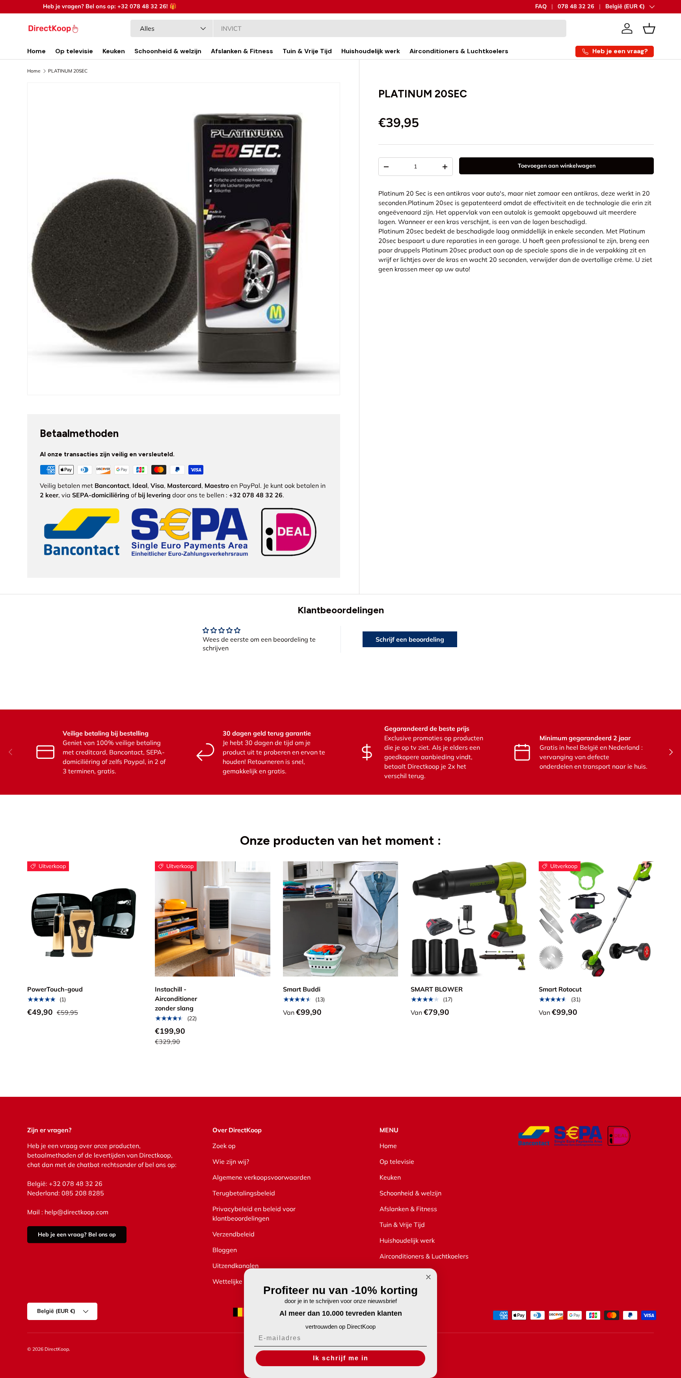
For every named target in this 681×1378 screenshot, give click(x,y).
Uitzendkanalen (235, 1266)
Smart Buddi (301, 989)
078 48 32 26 (576, 6)
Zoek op (224, 1146)
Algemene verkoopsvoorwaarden (261, 1177)
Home (36, 51)
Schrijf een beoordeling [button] (410, 639)
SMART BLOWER (437, 989)
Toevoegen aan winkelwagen (556, 166)
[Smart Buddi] (340, 919)
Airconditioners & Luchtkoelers (458, 51)
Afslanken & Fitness (242, 51)
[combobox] (348, 28)
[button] (649, 28)
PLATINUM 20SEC (67, 71)
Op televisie (74, 51)
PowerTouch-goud (55, 989)
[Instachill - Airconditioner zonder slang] (212, 919)
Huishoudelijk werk (370, 51)
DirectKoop (57, 1349)
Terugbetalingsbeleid (243, 1193)
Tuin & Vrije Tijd (307, 51)
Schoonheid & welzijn (167, 51)
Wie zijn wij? (230, 1161)
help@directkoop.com (76, 1212)
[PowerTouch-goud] (84, 919)
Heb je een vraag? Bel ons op (77, 1234)
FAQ (541, 6)
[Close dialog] (428, 1277)
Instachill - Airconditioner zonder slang (176, 998)
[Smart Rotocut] (596, 919)
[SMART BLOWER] (468, 919)
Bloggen (224, 1250)
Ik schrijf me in (340, 1358)
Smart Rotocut (560, 989)
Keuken (113, 51)
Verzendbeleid (233, 1234)
